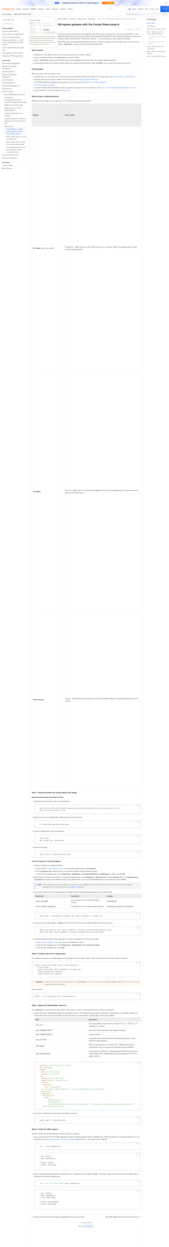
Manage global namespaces (89, 79)
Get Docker (67, 90)
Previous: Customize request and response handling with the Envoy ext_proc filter (59, 1217)
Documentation (7, 14)
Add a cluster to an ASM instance (124, 77)
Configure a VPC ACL (77, 887)
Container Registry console (54, 868)
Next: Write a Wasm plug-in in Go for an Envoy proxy (122, 1217)
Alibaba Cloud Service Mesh (22, 14)
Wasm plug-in (92, 19)
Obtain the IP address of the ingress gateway (60, 1139)
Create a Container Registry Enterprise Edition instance (117, 88)
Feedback (89, 1226)
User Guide (72, 19)
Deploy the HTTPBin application (95, 82)
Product (138, 29)
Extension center (81, 19)
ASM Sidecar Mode (62, 19)
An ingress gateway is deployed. (44, 85)
